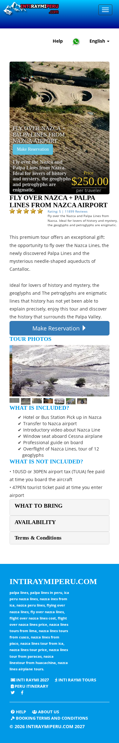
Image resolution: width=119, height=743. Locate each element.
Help (58, 41)
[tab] (59, 507)
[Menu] (105, 9)
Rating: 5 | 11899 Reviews (68, 211)
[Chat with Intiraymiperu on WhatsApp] (76, 41)
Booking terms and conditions (51, 718)
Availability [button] (35, 522)
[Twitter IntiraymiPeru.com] (13, 692)
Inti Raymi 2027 (32, 680)
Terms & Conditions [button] (38, 538)
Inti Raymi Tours (76, 680)
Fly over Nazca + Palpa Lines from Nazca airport (39, 134)
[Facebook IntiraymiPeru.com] (22, 692)
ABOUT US (48, 712)
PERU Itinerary (31, 686)
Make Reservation (33, 149)
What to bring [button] (39, 506)
